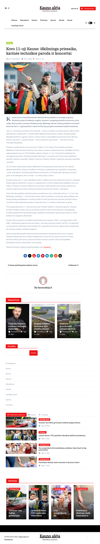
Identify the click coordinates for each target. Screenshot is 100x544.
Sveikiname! (72, 265)
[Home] (7, 23)
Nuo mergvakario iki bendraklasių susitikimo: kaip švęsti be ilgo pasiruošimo (63, 449)
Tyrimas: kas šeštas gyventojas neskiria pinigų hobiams (59, 423)
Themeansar (8, 539)
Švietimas (44, 20)
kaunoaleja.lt (16, 59)
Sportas (53, 20)
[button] (94, 23)
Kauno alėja (50, 7)
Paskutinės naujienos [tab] (17, 415)
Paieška (12, 346)
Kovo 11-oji (40, 59)
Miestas (14, 20)
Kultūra (34, 20)
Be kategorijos (11, 363)
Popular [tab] (33, 415)
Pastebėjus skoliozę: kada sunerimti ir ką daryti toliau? (59, 462)
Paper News (23, 537)
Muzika (61, 20)
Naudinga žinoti (17, 25)
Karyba (69, 20)
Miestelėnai (24, 20)
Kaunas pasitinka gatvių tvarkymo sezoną (23, 265)
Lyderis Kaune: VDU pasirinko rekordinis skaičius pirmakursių (62, 435)
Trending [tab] (44, 415)
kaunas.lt (47, 247)
